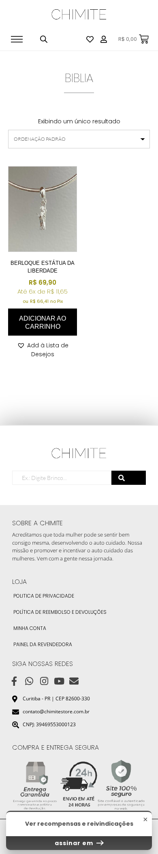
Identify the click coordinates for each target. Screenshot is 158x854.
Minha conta (29, 628)
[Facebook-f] (14, 681)
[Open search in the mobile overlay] (44, 39)
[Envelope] (73, 681)
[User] (103, 39)
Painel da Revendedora (42, 644)
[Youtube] (58, 681)
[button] (42, 349)
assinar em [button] (75, 843)
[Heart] (90, 39)
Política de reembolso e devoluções (60, 612)
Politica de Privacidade (43, 595)
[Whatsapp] (29, 681)
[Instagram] (44, 681)
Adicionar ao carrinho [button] (42, 322)
